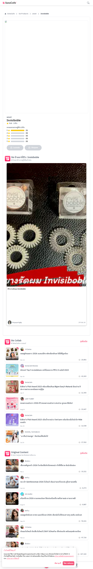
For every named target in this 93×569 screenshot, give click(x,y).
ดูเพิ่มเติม (83, 341)
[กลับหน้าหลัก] (10, 3)
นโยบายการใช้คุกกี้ (13, 558)
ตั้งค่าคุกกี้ (58, 563)
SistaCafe (11, 14)
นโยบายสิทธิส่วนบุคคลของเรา (64, 556)
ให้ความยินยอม (68, 563)
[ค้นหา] (88, 3)
